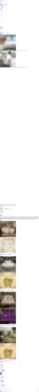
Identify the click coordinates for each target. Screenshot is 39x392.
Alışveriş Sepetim (2, 380)
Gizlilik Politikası (2, 370)
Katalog (1, 8)
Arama (7, 32)
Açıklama (2, 213)
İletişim (1, 22)
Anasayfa (2, 12)
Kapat (1, 10)
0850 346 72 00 (3, 384)
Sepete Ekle (1, 362)
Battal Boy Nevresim (7, 209)
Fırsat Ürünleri (2, 17)
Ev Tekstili (2, 6)
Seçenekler (1, 291)
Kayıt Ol (2, 9)
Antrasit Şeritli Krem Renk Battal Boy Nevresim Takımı (6, 254)
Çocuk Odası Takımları (3, 377)
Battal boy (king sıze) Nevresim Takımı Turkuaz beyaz (20, 50)
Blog (1, 7)
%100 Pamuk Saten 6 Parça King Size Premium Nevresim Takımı (7, 325)
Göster (0, 253)
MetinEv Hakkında (2, 369)
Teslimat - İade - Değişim (3, 371)
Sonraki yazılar (1, 34)
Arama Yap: (1, 32)
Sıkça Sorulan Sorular (3, 381)
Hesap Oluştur (5, 4)
